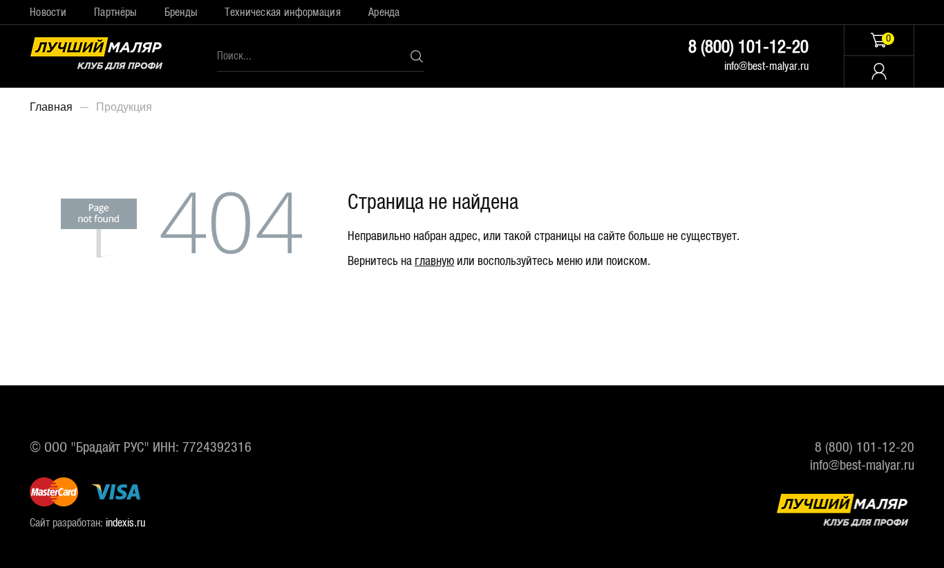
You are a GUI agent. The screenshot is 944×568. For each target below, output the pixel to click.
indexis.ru (125, 523)
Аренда (384, 12)
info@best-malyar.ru (766, 66)
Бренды (181, 12)
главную (434, 261)
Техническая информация (283, 12)
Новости (48, 12)
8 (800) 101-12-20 (748, 47)
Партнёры (115, 12)
